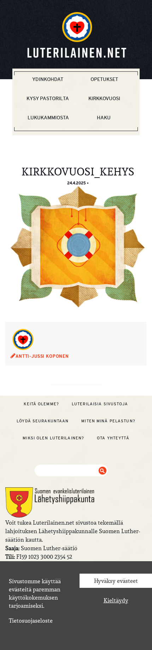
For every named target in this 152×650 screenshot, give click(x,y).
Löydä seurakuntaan (43, 420)
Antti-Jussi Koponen (42, 356)
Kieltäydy (116, 600)
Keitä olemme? (41, 403)
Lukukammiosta (48, 117)
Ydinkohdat (47, 79)
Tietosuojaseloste (31, 620)
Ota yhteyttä (113, 437)
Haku (104, 117)
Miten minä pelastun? (108, 420)
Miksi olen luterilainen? (53, 437)
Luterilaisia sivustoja (100, 403)
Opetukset (104, 79)
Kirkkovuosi (104, 98)
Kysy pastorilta (48, 98)
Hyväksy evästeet (116, 580)
